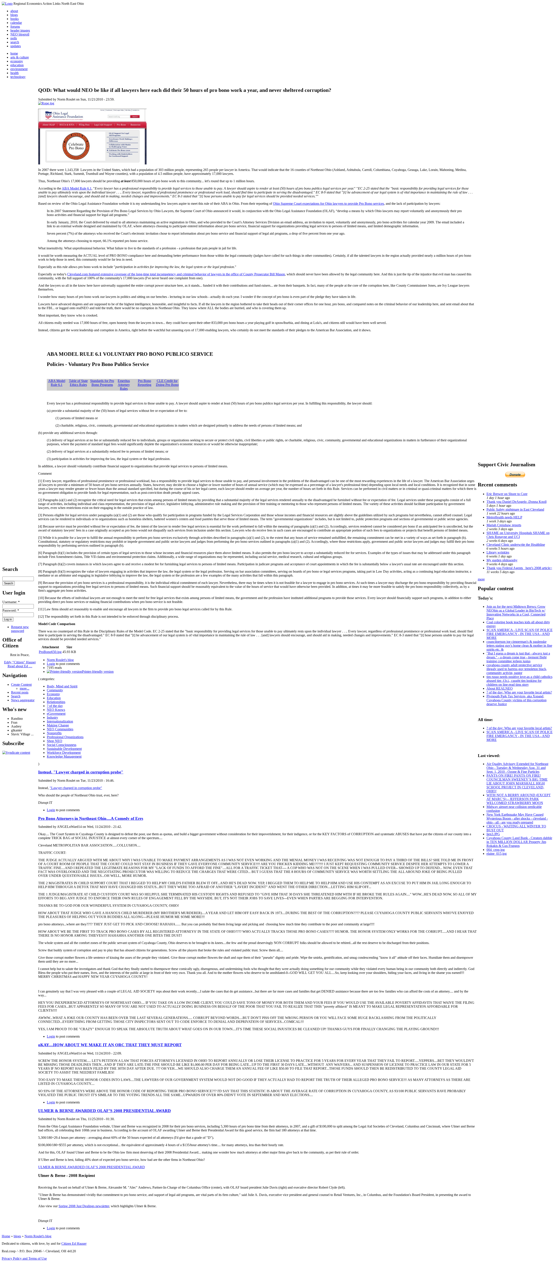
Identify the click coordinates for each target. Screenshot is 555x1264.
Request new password (20, 629)
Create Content (21, 684)
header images (20, 30)
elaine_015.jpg (496, 853)
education (17, 65)
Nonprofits (54, 733)
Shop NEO (54, 741)
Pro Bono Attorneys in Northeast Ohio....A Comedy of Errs (90, 818)
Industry (52, 717)
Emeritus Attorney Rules (124, 384)
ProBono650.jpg (50, 652)
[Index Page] (7, 3)
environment (19, 69)
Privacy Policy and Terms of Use (24, 1258)
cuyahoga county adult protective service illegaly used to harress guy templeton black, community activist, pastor (516, 669)
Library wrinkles (497, 552)
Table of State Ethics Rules (78, 383)
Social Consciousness (61, 745)
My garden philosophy (501, 560)
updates (15, 46)
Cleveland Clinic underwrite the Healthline (515, 544)
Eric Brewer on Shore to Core (506, 494)
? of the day (55, 706)
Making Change (58, 725)
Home (6, 1236)
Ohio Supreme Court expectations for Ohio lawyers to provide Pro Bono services (328, 203)
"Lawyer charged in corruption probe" (76, 788)
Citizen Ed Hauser (74, 1243)
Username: (11, 602)
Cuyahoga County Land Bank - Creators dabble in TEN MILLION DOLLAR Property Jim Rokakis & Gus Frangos (519, 842)
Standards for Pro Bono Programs (102, 383)
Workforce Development (64, 752)
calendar (16, 22)
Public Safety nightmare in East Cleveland (515, 509)
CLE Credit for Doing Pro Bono (167, 383)
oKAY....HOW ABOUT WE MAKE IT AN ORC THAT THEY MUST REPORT (110, 1045)
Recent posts (19, 692)
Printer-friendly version (98, 671)
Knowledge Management (64, 756)
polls (13, 38)
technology (18, 77)
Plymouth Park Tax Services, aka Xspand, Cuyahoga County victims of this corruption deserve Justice (516, 700)
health (14, 73)
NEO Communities (60, 729)
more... (24, 688)
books (14, 19)
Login (51, 664)
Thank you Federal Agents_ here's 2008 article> (519, 568)
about (14, 11)
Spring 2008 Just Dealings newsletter (84, 1206)
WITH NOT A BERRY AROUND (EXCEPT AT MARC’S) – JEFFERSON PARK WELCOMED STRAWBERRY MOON (518, 799)
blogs (14, 15)
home (14, 53)
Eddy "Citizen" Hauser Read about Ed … (20, 664)
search (14, 42)
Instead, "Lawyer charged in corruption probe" (80, 772)
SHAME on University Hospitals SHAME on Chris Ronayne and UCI (518, 535)
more (481, 579)
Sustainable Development (64, 749)
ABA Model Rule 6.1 (76, 188)
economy (16, 61)
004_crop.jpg (495, 849)
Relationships (56, 702)
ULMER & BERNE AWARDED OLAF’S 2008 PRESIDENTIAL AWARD (104, 1110)
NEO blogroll (19, 34)
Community (55, 690)
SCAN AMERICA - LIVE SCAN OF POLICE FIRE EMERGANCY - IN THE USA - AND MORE (519, 634)
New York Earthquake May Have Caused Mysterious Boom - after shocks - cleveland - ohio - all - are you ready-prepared (517, 818)
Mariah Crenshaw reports (503, 525)
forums (15, 26)
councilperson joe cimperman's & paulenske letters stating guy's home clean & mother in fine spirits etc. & (519, 645)
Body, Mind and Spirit (62, 686)
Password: (10, 610)
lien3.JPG (493, 834)
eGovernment (56, 713)
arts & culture (19, 57)
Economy (53, 694)
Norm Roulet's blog (60, 660)
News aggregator (22, 700)
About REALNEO (499, 688)
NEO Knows (56, 710)
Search (15, 696)
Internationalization (60, 721)
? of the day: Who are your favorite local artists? (519, 692)
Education (54, 698)
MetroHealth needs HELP (504, 517)
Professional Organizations (65, 737)
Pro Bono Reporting (144, 383)
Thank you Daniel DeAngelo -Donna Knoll (516, 502)
